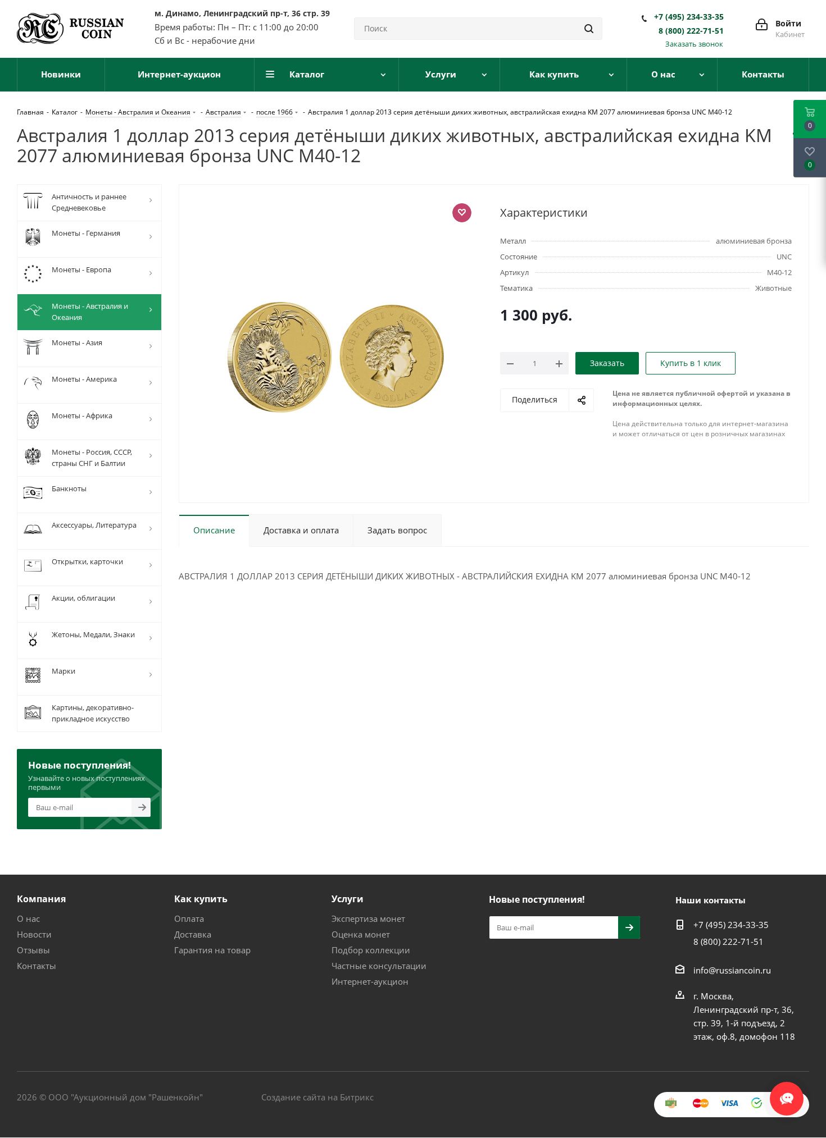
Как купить (201, 899)
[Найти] (588, 28)
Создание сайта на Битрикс (317, 1097)
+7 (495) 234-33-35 (689, 17)
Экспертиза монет (368, 918)
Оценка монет (361, 934)
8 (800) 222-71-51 (691, 31)
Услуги (348, 899)
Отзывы (33, 950)
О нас (28, 918)
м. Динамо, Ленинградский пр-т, (242, 13)
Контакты (36, 965)
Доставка (192, 934)
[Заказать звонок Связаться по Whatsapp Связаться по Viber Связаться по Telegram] (787, 1093)
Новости (34, 934)
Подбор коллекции (371, 950)
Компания (41, 899)
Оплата (189, 918)
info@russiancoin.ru (732, 970)
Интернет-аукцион (370, 981)
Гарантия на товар (212, 950)
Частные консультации (379, 965)
